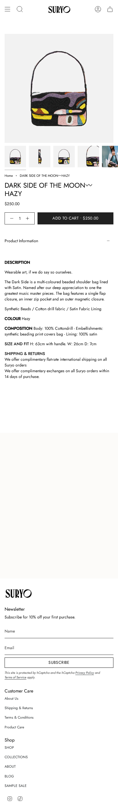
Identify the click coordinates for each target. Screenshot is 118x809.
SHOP (9, 747)
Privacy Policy (84, 672)
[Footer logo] (18, 593)
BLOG (9, 776)
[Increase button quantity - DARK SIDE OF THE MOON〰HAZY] (29, 218)
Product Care (14, 727)
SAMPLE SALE (16, 785)
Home (9, 175)
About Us (11, 698)
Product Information (21, 241)
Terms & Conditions (19, 717)
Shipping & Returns (19, 708)
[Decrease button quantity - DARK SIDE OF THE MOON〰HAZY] (11, 218)
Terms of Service (15, 677)
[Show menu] (7, 9)
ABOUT (10, 766)
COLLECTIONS (16, 757)
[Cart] (110, 9)
